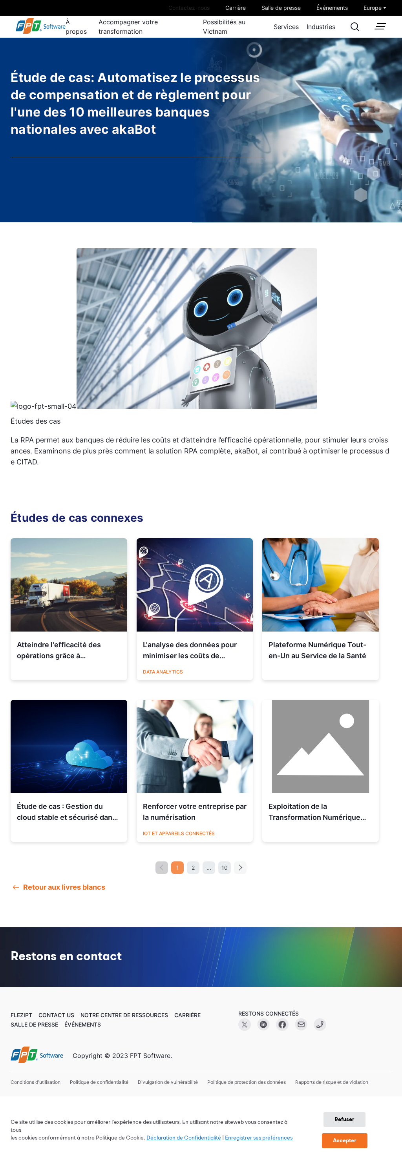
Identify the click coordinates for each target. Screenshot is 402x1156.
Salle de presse (281, 7)
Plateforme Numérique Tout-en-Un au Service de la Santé (317, 650)
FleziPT (21, 1015)
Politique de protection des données (246, 1082)
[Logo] (37, 1056)
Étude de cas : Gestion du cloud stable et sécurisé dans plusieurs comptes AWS (66, 812)
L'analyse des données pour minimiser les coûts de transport (190, 651)
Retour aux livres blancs (64, 887)
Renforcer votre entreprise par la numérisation (195, 811)
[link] (41, 31)
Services (286, 27)
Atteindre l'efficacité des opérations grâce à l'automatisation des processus (59, 651)
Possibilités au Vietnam (224, 26)
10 (224, 867)
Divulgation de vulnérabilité (168, 1082)
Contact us (56, 1015)
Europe (373, 7)
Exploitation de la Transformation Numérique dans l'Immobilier (314, 812)
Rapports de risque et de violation (331, 1082)
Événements (332, 7)
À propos (76, 26)
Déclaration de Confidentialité (183, 1138)
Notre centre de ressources (124, 1015)
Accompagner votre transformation (128, 26)
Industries (321, 27)
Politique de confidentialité (99, 1082)
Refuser (344, 1119)
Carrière (235, 7)
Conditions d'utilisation (35, 1082)
